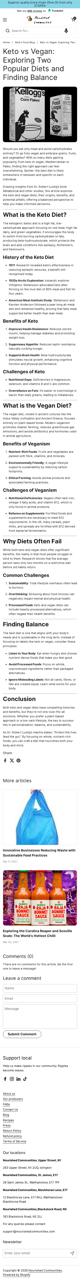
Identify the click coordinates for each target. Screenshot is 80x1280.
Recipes (8, 1120)
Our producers (13, 1099)
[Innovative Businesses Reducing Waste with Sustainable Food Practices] (40, 817)
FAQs (6, 1104)
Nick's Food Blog (25, 42)
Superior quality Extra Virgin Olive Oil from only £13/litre (40, 4)
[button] (73, 20)
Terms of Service (14, 1141)
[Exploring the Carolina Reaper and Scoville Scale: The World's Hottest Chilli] (40, 898)
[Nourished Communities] (39, 20)
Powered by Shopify (16, 1275)
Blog (6, 1115)
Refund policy (12, 1136)
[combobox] (40, 31)
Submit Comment (22, 1034)
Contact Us (10, 1109)
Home (6, 42)
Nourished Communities (45, 1270)
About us (9, 1093)
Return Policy (12, 1130)
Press (7, 1125)
